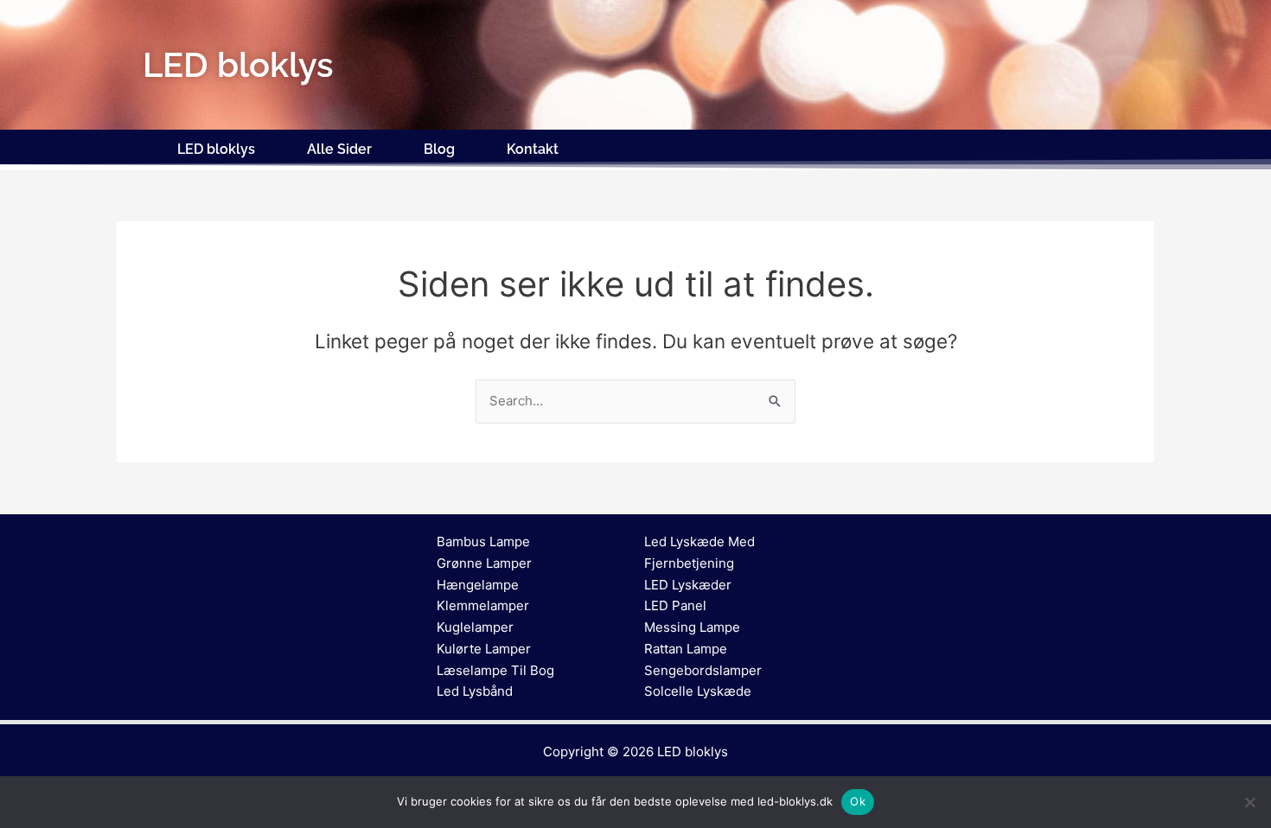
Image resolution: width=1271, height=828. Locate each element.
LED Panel (675, 605)
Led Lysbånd (475, 691)
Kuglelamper (475, 627)
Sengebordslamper (703, 670)
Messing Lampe (692, 627)
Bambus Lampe (483, 541)
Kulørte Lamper (484, 648)
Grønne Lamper (484, 563)
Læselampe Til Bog (495, 670)
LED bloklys (216, 149)
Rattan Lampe (685, 648)
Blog (439, 149)
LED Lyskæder (687, 584)
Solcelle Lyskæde (697, 691)
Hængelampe (478, 584)
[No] (1249, 802)
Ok (857, 801)
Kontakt (533, 149)
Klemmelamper (483, 605)
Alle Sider (339, 149)
